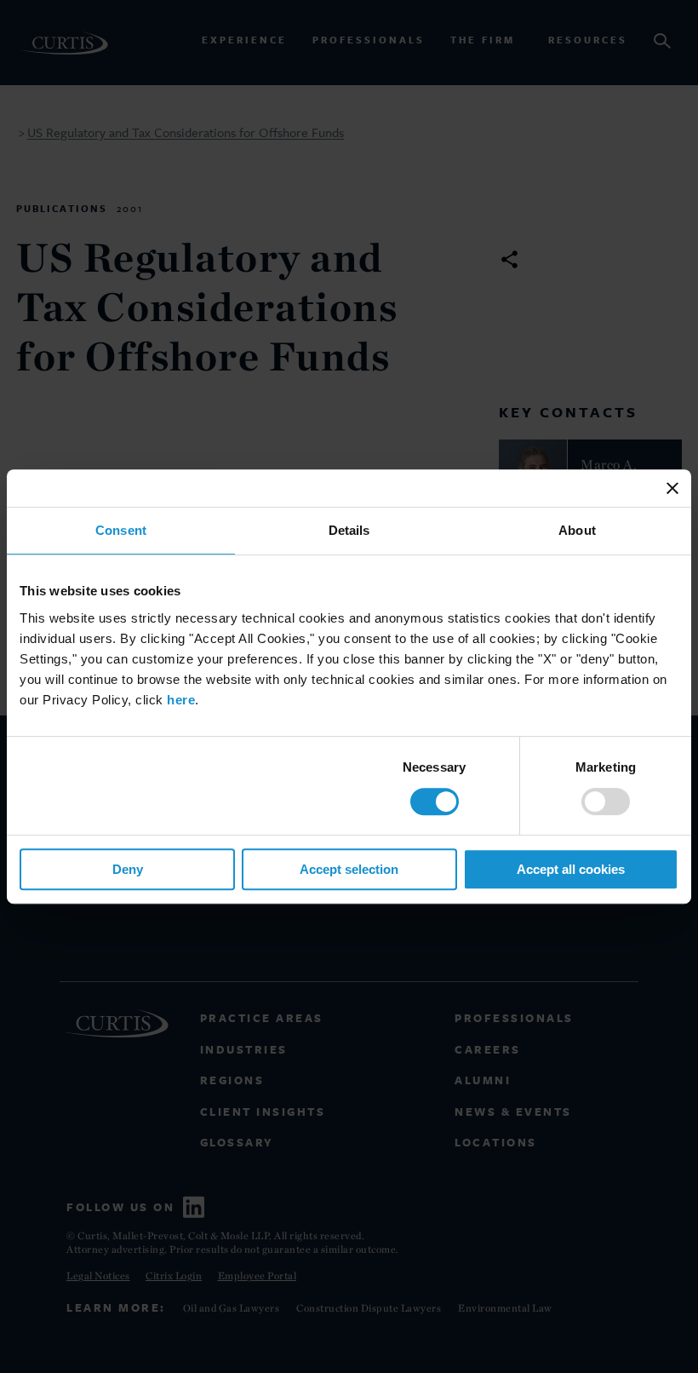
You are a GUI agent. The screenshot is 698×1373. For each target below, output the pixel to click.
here (181, 699)
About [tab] (577, 530)
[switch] (605, 801)
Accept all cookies (571, 869)
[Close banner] (672, 488)
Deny (127, 869)
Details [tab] (349, 530)
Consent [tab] (120, 530)
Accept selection (349, 869)
